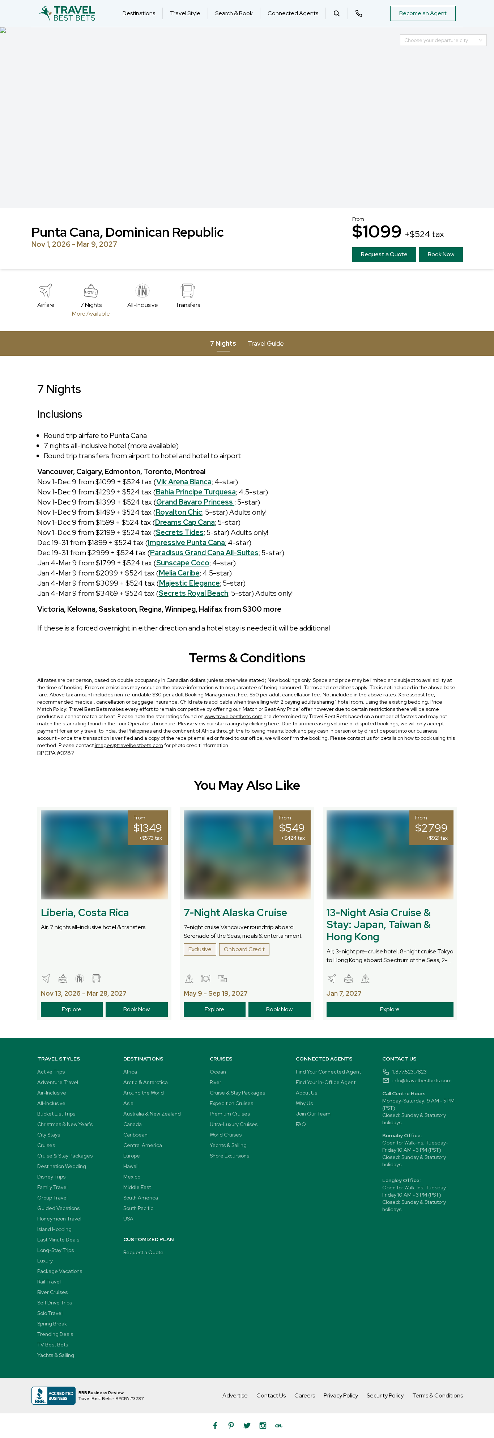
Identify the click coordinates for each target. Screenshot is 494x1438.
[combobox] (440, 40)
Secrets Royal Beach (193, 593)
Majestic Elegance (189, 583)
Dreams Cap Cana (185, 522)
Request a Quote (384, 254)
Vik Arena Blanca (184, 481)
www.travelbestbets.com (234, 716)
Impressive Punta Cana (186, 542)
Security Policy (385, 1395)
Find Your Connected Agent (328, 1071)
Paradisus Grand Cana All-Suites (204, 552)
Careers (304, 1395)
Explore (71, 1009)
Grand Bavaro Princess (195, 502)
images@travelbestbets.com (129, 745)
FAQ (301, 1124)
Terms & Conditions (437, 1395)
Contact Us (271, 1395)
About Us (306, 1092)
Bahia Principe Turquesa (196, 492)
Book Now (441, 254)
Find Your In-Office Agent (325, 1082)
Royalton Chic (179, 512)
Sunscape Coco (182, 563)
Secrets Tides (180, 532)
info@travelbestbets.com (422, 1080)
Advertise (235, 1395)
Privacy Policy (341, 1395)
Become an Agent (423, 13)
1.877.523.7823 (409, 1071)
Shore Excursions (229, 1155)
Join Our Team (313, 1113)
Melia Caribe (179, 573)
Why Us (304, 1103)
